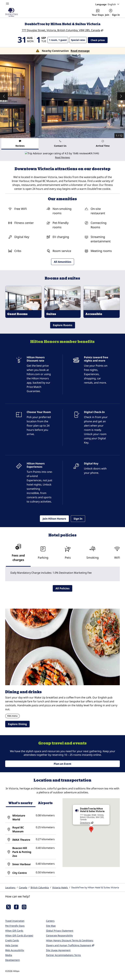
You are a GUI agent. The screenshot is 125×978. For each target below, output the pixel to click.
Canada (23, 887)
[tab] (20, 143)
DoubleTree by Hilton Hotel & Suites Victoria (95, 887)
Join (107, 14)
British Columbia (40, 887)
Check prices (99, 40)
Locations (10, 887)
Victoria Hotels (60, 887)
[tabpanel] (62, 155)
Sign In (116, 14)
